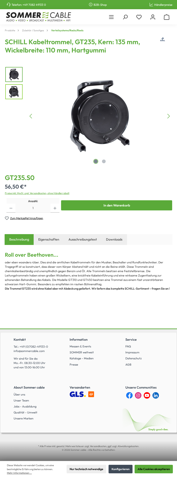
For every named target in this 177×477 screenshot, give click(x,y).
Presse (74, 364)
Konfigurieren (121, 469)
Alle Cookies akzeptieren (154, 469)
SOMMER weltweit (82, 352)
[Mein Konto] (153, 17)
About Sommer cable (29, 387)
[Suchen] (125, 17)
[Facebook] (129, 395)
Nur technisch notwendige (86, 469)
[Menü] (111, 17)
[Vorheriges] (31, 116)
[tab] (19, 239)
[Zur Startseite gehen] (38, 16)
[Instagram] (138, 395)
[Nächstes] (168, 116)
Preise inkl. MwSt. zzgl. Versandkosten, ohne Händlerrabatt (37, 193)
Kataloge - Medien (82, 358)
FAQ (128, 346)
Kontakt (20, 339)
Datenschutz (133, 358)
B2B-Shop (100, 4)
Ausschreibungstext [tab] (82, 239)
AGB (128, 364)
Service (131, 339)
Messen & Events (80, 346)
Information (79, 339)
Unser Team (21, 400)
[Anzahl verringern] (10, 208)
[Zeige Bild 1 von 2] (96, 161)
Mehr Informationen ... (19, 472)
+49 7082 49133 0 (34, 4)
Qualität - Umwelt (25, 412)
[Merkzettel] (139, 17)
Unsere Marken (23, 418)
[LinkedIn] (156, 395)
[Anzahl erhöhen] (54, 208)
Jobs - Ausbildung (25, 406)
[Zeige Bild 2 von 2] (104, 161)
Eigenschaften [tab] (48, 239)
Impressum (132, 352)
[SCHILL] (162, 47)
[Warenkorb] (166, 17)
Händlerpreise (163, 4)
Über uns (19, 394)
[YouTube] (147, 395)
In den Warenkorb (116, 205)
